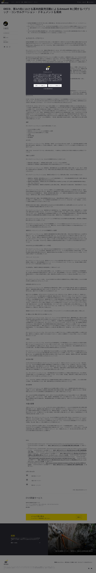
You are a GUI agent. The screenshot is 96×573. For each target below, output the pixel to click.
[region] (48, 79)
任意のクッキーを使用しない (40, 85)
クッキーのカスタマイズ (48, 88)
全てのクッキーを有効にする (55, 85)
